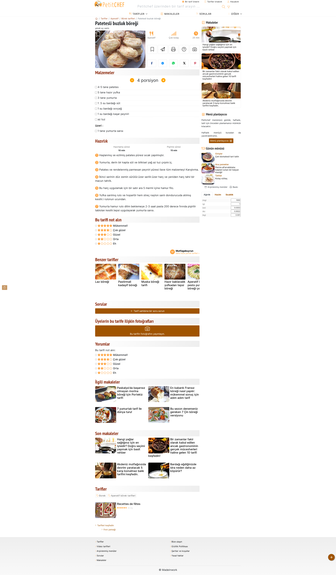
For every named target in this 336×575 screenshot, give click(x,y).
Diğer (234, 13)
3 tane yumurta (107, 97)
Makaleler (171, 13)
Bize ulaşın (177, 541)
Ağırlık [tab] (207, 194)
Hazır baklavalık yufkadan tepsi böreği (174, 285)
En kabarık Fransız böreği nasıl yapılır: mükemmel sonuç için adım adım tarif (184, 392)
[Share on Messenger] (162, 63)
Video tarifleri (103, 546)
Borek (102, 495)
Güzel (116, 234)
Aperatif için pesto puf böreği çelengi (197, 285)
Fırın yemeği (110, 529)
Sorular (205, 13)
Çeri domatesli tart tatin (227, 156)
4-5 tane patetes (108, 87)
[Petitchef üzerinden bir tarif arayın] (223, 6)
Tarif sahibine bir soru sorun (149, 311)
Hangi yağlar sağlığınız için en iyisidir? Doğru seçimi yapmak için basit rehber (131, 446)
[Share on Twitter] (184, 63)
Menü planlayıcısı (219, 140)
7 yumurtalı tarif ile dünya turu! (129, 410)
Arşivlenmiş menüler (217, 187)
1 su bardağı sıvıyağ (110, 108)
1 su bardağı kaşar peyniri (113, 114)
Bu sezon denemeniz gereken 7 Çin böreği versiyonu (184, 412)
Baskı (235, 187)
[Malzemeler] (4, 287)
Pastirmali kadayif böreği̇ (127, 283)
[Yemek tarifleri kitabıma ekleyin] (152, 49)
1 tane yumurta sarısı (110, 130)
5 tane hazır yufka (109, 92)
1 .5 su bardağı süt (109, 103)
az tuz (101, 119)
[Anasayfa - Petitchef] (96, 18)
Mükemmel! (120, 225)
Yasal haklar (177, 555)
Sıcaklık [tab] (229, 194)
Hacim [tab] (218, 194)
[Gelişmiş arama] (228, 7)
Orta (115, 239)
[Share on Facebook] (151, 63)
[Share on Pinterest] (195, 63)
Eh (114, 243)
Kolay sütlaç (221, 178)
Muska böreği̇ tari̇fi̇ (150, 283)
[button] (99, 49)
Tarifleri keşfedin (105, 525)
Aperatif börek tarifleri (123, 495)
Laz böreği (102, 281)
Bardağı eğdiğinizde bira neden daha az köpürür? (183, 467)
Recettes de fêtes (128, 504)
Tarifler (138, 13)
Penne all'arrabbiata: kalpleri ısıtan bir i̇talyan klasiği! (227, 170)
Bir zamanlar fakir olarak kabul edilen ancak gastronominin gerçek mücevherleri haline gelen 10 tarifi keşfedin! (173, 447)
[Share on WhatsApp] (173, 63)
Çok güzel (118, 230)
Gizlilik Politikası (180, 546)
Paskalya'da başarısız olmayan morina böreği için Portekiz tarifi (131, 392)
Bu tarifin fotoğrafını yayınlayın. (147, 333)
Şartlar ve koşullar (181, 551)
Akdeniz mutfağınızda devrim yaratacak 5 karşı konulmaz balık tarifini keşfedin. (131, 469)
